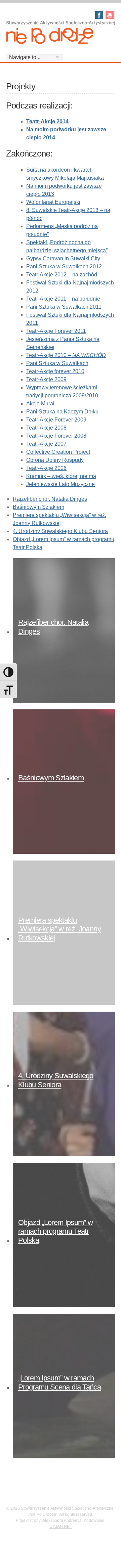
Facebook (99, 15)
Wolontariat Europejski (53, 202)
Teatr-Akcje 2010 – (66, 355)
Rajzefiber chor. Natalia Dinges (50, 499)
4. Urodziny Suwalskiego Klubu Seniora (60, 531)
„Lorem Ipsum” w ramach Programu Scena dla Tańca (59, 1382)
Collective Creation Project (58, 452)
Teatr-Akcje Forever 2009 (56, 420)
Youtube (110, 15)
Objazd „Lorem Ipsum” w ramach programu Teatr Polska (55, 1231)
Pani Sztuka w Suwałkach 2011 (64, 307)
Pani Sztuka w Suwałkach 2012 (64, 266)
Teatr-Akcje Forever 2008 (56, 436)
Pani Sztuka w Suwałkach (57, 363)
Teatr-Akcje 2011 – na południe (63, 299)
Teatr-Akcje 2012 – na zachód (61, 274)
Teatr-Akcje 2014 (47, 121)
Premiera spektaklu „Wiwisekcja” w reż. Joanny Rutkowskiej (59, 929)
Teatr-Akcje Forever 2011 (56, 331)
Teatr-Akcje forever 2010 (55, 371)
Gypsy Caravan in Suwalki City (63, 258)
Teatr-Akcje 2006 (46, 468)
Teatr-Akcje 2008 (46, 428)
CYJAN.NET (60, 1526)
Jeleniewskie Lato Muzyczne (60, 484)
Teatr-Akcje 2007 (46, 444)
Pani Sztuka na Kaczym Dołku (62, 411)
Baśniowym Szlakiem (38, 507)
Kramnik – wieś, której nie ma (61, 476)
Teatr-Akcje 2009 (46, 379)
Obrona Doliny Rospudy (55, 460)
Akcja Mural (40, 403)
